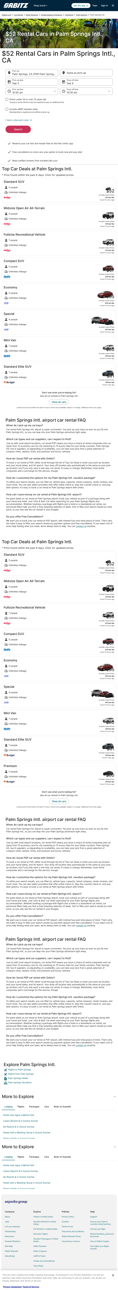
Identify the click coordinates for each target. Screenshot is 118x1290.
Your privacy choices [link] (71, 1241)
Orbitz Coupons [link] (40, 1251)
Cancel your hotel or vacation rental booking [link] (100, 1222)
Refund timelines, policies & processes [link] (102, 1235)
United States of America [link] (51, 15)
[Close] (113, 1275)
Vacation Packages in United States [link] (45, 1240)
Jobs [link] (7, 1221)
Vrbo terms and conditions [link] (73, 1231)
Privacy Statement (12, 1287)
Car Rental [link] (18, 15)
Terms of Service (30, 1287)
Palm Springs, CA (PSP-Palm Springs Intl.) (35, 74)
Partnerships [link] (10, 1231)
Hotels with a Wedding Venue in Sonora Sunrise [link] (26, 1132)
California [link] (69, 15)
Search (18, 129)
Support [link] (93, 1217)
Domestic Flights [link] (40, 1234)
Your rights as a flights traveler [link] (99, 1247)
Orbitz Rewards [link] (11, 1251)
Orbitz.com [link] (6, 15)
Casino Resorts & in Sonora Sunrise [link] (20, 1121)
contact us (81, 526)
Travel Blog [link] (38, 1266)
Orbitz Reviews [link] (39, 1246)
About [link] (7, 1217)
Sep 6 (70, 83)
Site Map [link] (9, 1246)
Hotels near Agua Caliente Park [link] (18, 1115)
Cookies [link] (65, 1221)
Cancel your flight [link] (97, 1229)
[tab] (8, 1106)
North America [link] (32, 15)
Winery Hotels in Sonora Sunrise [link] (19, 1138)
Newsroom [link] (9, 1236)
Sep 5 (15, 83)
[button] (59, 120)
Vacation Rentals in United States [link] (44, 1222)
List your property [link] (12, 1226)
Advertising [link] (10, 1256)
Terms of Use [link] (67, 1226)
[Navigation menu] (113, 5)
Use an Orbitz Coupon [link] (99, 1241)
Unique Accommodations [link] (44, 1261)
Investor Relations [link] (12, 1241)
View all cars (59, 401)
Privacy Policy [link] (68, 1217)
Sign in (104, 5)
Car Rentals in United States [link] (45, 1229)
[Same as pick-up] (86, 72)
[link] (59, 1070)
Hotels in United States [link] (43, 1217)
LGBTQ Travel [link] (39, 1256)
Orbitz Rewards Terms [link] (71, 1236)
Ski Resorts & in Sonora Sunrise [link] (18, 1126)
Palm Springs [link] (81, 15)
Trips (94, 5)
